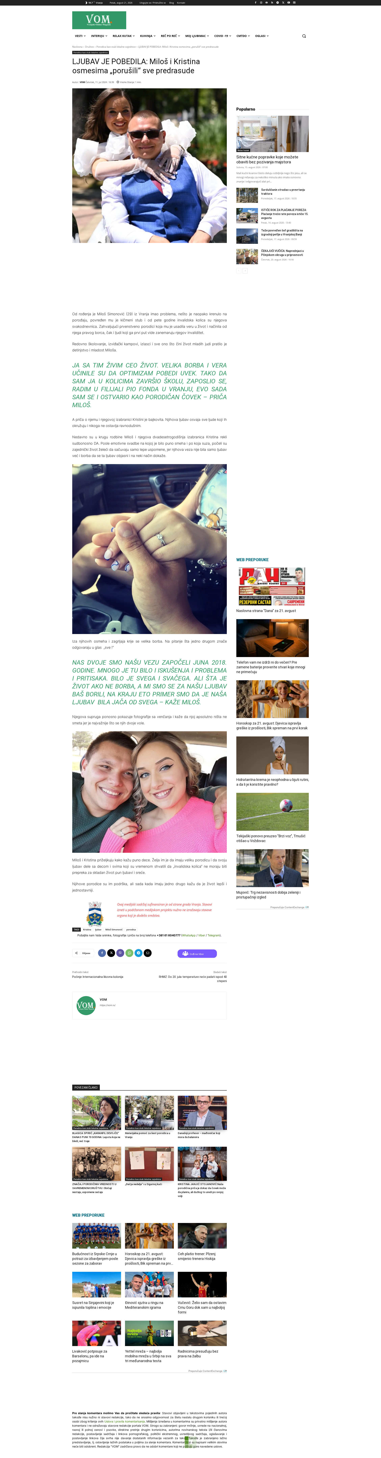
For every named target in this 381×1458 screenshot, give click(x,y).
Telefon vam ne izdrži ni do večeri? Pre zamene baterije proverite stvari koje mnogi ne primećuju (270, 667)
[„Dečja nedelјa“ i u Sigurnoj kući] (149, 1164)
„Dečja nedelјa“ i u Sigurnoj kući (143, 1184)
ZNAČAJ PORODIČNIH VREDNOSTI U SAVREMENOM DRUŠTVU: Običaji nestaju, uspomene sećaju (94, 1188)
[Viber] (120, 953)
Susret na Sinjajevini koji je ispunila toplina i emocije (93, 1305)
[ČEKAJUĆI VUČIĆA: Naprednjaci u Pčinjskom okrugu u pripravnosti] (247, 256)
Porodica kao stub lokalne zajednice (116, 46)
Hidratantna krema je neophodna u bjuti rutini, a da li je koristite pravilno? (272, 782)
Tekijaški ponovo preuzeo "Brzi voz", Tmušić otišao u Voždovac (271, 838)
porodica (131, 929)
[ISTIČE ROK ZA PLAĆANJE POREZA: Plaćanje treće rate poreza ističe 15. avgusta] (247, 215)
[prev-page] (238, 270)
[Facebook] (255, 3)
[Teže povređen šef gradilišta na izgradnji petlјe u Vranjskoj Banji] (247, 236)
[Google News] (294, 3)
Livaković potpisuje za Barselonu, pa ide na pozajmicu (89, 1356)
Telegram (214, 935)
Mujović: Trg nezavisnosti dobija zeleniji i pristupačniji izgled (268, 894)
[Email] (148, 953)
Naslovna (77, 46)
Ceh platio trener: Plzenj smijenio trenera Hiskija (197, 1256)
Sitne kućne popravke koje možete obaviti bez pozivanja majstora (267, 159)
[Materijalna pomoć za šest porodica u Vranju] (149, 1113)
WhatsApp (189, 935)
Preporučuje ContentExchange (205, 1370)
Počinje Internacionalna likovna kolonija (97, 977)
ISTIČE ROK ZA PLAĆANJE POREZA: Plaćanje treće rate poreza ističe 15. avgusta (284, 214)
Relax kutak (243, 150)
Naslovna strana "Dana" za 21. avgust (266, 611)
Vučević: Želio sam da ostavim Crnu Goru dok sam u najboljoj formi (202, 1307)
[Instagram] (261, 3)
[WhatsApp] (129, 953)
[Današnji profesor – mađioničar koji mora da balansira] (202, 1113)
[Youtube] (288, 3)
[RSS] (272, 3)
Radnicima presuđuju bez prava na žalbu (198, 1353)
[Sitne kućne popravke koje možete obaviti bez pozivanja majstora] (272, 134)
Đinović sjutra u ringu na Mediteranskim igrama (144, 1305)
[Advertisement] (226, 20)
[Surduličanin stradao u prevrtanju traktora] (247, 195)
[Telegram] (277, 3)
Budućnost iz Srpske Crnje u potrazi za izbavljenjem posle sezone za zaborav (95, 1258)
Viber (201, 935)
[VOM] (86, 1005)
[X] (283, 3)
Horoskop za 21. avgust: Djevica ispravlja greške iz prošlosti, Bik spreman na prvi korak (148, 1259)
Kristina (87, 929)
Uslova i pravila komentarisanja (124, 1421)
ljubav (98, 929)
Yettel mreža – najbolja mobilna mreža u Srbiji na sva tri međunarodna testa (148, 1356)
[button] (304, 36)
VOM (82, 82)
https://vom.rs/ (107, 1005)
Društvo (89, 46)
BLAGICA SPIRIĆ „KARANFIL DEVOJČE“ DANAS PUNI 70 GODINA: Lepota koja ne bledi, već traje (96, 1137)
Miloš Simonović (113, 929)
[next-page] (245, 270)
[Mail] (266, 3)
